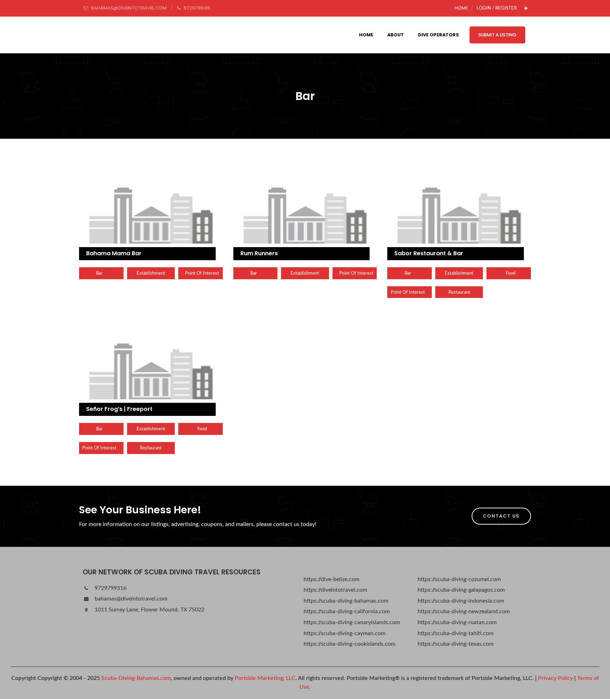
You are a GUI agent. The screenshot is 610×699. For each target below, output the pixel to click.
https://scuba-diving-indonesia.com (461, 601)
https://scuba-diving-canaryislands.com (352, 622)
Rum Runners (259, 253)
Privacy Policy (555, 678)
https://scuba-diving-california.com (347, 611)
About (395, 35)
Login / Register (497, 8)
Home (461, 8)
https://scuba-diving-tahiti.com (456, 633)
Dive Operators (438, 35)
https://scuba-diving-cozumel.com (459, 579)
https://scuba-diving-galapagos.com (461, 590)
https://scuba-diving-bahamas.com (346, 601)
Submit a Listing (497, 35)
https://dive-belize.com (331, 579)
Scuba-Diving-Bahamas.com (136, 678)
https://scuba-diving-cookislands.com (349, 644)
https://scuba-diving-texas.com (456, 644)
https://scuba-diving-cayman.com (344, 633)
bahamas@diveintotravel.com (130, 599)
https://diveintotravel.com (335, 590)
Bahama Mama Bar (114, 253)
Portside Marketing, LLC (265, 678)
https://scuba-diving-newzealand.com (464, 611)
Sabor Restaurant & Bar (428, 253)
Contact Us (501, 516)
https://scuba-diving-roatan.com (457, 622)
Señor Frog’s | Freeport (119, 409)
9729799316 (109, 588)
